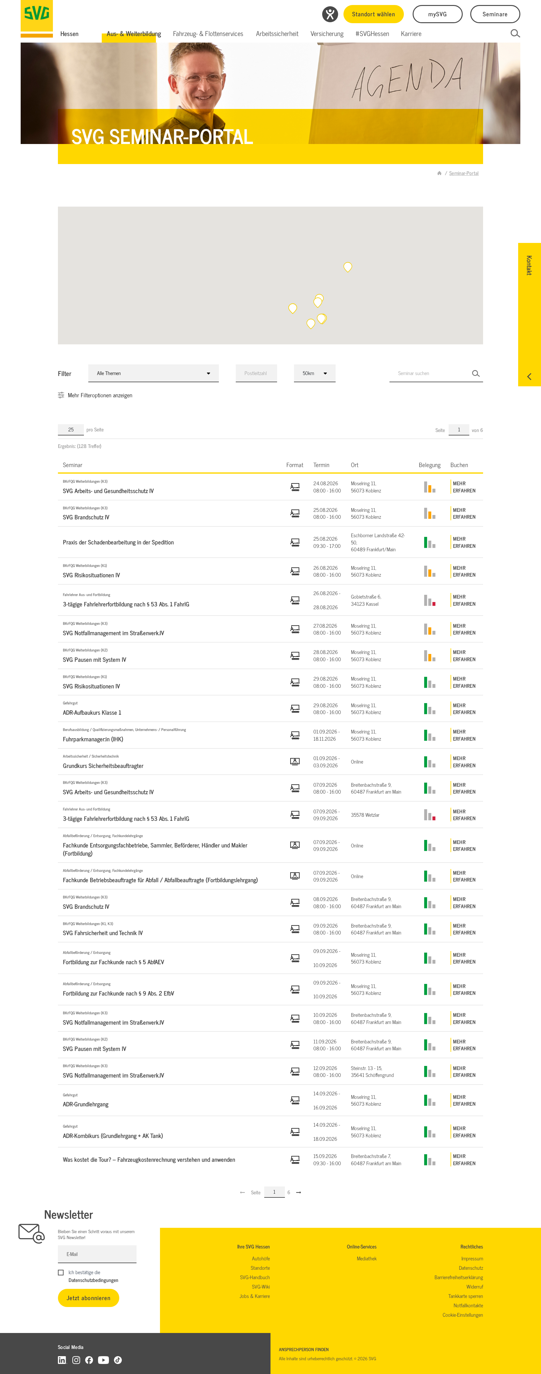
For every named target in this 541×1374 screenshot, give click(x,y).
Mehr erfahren (464, 487)
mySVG (437, 13)
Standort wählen (373, 13)
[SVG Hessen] (37, 19)
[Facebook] (89, 1360)
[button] (134, 33)
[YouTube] (103, 1360)
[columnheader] (169, 464)
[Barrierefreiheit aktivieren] (330, 14)
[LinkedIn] (62, 1360)
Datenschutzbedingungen (93, 1280)
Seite (440, 430)
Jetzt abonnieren (89, 1297)
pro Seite (95, 429)
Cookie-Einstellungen (463, 1314)
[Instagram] (76, 1360)
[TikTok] (118, 1360)
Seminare (495, 13)
